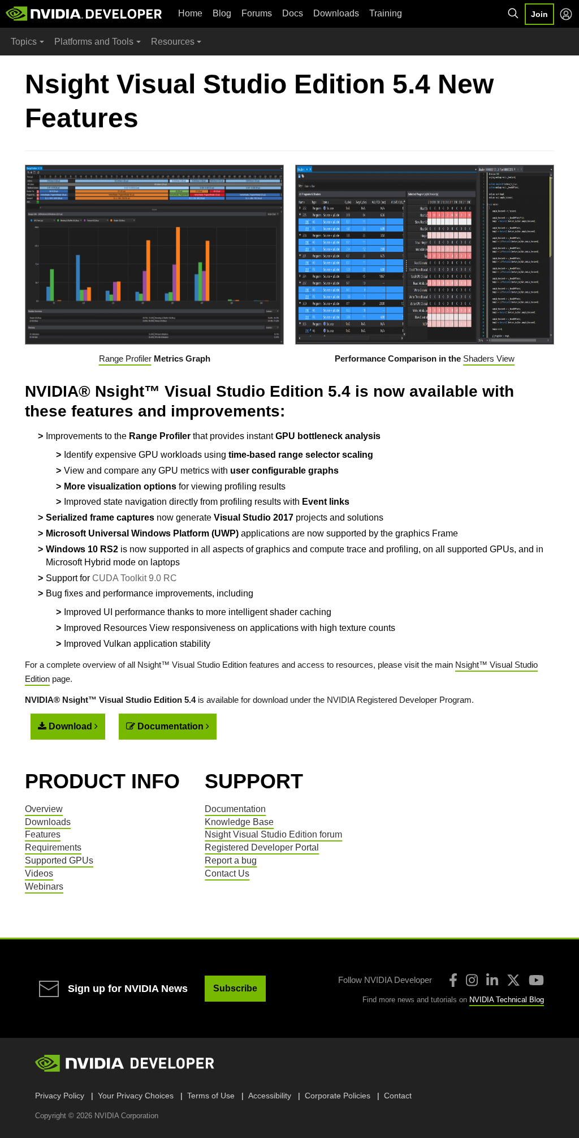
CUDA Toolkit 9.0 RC (134, 578)
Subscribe (235, 988)
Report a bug (231, 860)
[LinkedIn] (492, 980)
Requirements (53, 847)
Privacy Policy (59, 1095)
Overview (44, 809)
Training (385, 13)
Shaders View (489, 358)
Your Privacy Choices (136, 1095)
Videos (39, 873)
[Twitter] (513, 980)
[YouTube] (536, 980)
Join (539, 14)
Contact (398, 1095)
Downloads (336, 13)
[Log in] (566, 14)
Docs (292, 13)
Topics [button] (24, 41)
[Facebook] (453, 980)
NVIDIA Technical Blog (506, 999)
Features (43, 834)
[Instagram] (472, 980)
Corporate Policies (337, 1095)
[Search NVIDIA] (513, 13)
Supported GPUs (59, 860)
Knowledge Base (239, 822)
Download (70, 726)
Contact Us (227, 873)
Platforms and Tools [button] (93, 41)
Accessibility (269, 1095)
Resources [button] (173, 41)
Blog (222, 13)
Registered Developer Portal (262, 847)
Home (190, 13)
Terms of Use (211, 1095)
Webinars (44, 886)
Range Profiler (125, 358)
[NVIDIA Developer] (85, 13)
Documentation (170, 726)
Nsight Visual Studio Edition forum (273, 834)
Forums (256, 13)
